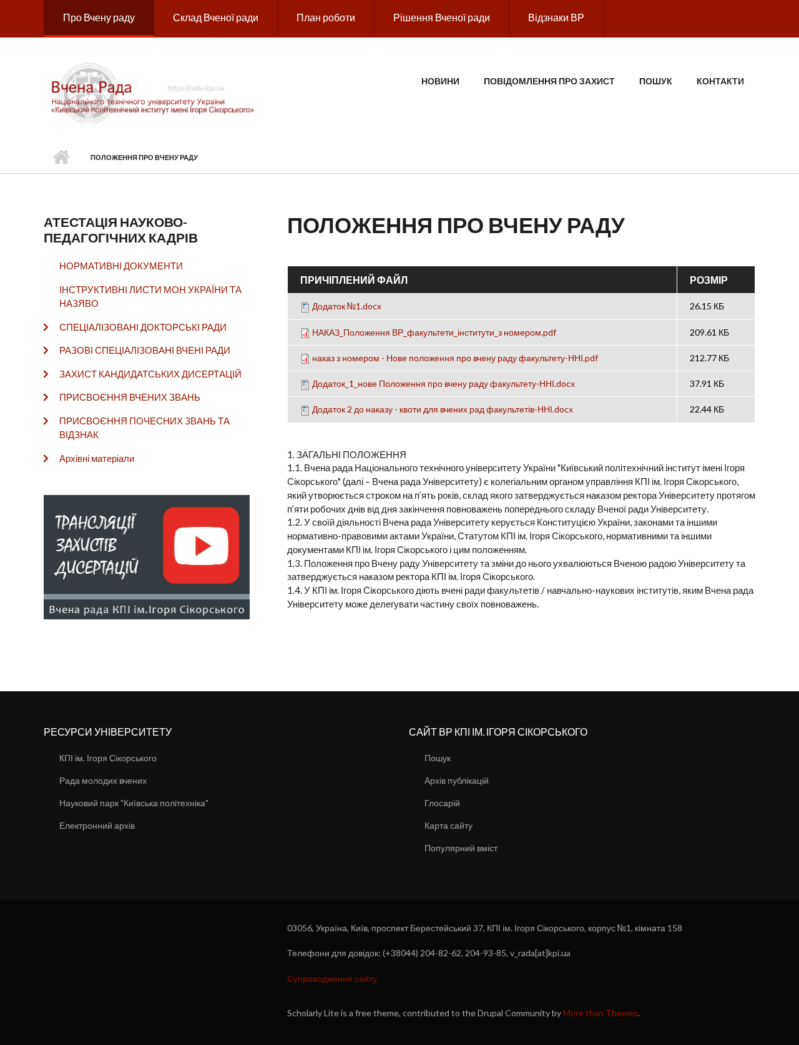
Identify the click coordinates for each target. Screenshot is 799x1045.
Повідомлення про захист (549, 81)
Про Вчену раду (99, 17)
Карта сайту (448, 825)
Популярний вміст (461, 847)
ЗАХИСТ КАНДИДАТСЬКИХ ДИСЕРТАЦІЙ (150, 373)
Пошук (655, 81)
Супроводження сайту (332, 978)
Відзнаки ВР (556, 17)
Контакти (720, 81)
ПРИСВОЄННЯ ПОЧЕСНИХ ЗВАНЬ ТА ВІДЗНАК (144, 428)
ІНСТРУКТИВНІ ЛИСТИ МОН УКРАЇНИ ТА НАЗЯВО (150, 296)
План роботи (326, 17)
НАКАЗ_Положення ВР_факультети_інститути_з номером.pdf (434, 332)
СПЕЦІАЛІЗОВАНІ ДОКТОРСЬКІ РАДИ (143, 326)
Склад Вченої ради (215, 17)
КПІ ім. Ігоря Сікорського (108, 757)
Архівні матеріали (96, 458)
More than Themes (600, 1013)
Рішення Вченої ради (441, 17)
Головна (61, 157)
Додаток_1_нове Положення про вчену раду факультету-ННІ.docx (443, 383)
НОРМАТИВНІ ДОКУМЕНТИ (121, 265)
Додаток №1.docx (346, 306)
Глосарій (442, 803)
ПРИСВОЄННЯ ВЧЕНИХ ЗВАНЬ (129, 396)
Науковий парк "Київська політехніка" (133, 803)
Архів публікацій (456, 780)
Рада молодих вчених (103, 780)
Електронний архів (97, 825)
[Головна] (154, 92)
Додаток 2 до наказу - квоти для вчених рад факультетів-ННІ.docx (442, 409)
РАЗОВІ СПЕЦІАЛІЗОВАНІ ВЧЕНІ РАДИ (144, 350)
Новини (440, 81)
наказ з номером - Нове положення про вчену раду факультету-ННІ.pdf (455, 357)
